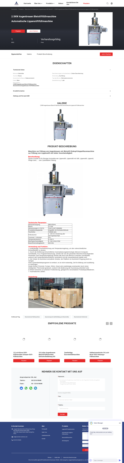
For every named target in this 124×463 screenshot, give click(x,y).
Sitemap (49, 457)
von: (59, 396)
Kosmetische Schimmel (80, 317)
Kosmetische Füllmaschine (32, 317)
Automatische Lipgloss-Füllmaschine (67, 433)
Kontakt (62, 414)
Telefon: (60, 405)
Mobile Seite (57, 457)
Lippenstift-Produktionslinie (68, 429)
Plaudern (18, 31)
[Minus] (120, 423)
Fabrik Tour (44, 432)
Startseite (14, 9)
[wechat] (30, 388)
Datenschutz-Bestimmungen (69, 457)
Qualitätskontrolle (46, 435)
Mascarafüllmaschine (67, 437)
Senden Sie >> (88, 450)
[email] (21, 388)
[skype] (35, 388)
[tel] (40, 388)
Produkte (21, 9)
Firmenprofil (44, 429)
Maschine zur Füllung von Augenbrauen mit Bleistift (39, 9)
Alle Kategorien (65, 440)
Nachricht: (61, 376)
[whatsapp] (26, 388)
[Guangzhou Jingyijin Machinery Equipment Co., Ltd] (16, 3)
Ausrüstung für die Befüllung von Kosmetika (57, 317)
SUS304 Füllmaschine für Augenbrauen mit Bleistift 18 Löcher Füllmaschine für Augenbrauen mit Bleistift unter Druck (49, 356)
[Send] (119, 460)
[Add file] (90, 460)
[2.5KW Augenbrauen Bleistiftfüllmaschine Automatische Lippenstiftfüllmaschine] (96, 29)
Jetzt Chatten (33, 31)
